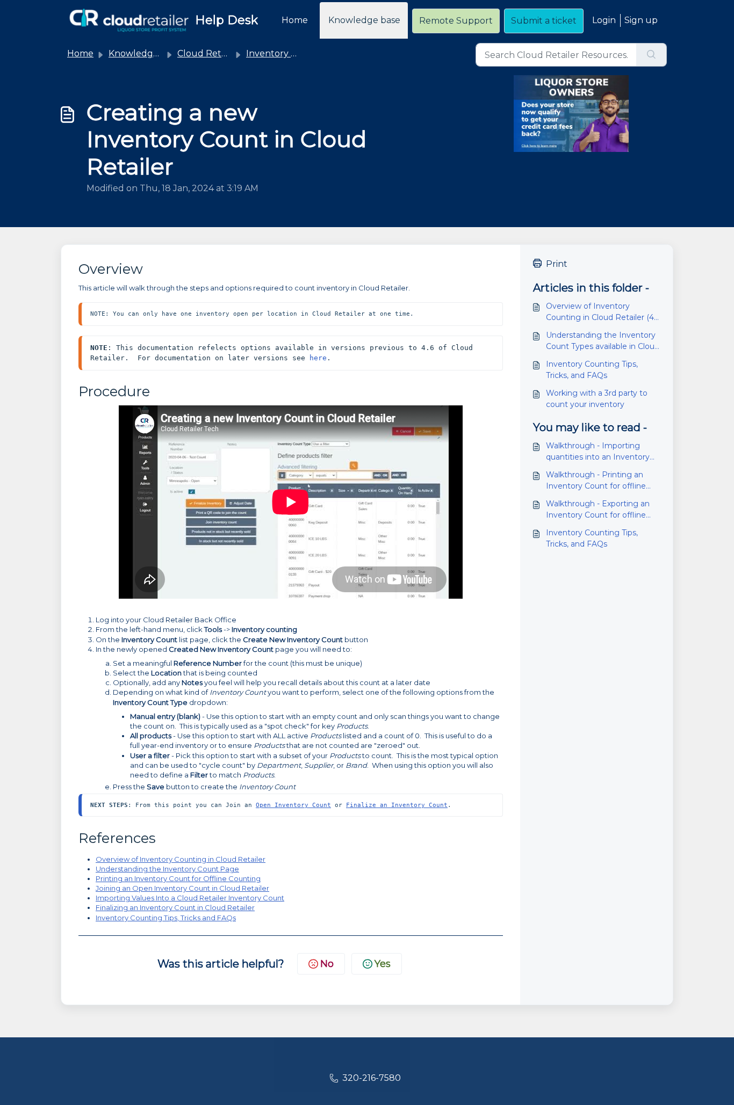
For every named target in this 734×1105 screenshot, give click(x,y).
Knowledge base (364, 20)
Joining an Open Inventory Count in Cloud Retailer (182, 888)
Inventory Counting (289, 53)
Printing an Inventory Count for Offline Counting (178, 878)
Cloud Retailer (208, 53)
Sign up (641, 20)
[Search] (651, 55)
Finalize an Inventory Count (397, 805)
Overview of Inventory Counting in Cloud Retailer (180, 859)
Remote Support (456, 21)
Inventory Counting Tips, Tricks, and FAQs (592, 369)
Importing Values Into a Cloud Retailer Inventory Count (190, 897)
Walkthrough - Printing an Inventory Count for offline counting (596, 481)
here (318, 358)
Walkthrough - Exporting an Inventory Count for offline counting (598, 510)
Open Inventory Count (293, 805)
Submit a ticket (544, 21)
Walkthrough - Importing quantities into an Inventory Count (598, 452)
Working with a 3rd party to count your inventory (596, 398)
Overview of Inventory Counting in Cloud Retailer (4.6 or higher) (603, 312)
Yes (383, 964)
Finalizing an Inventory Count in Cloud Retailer (175, 907)
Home (295, 20)
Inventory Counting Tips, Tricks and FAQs (166, 917)
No (327, 964)
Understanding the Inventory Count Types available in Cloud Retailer (602, 341)
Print (556, 264)
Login (604, 20)
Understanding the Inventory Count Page (167, 868)
